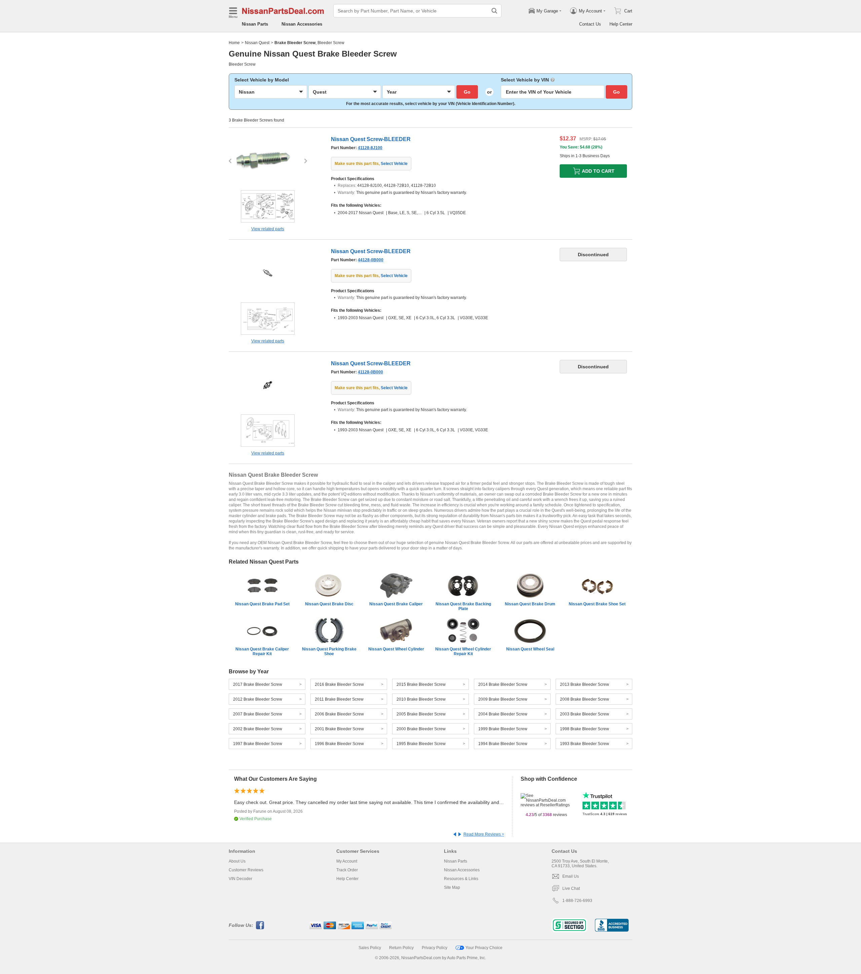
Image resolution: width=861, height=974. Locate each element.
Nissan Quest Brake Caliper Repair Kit (262, 651)
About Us (237, 861)
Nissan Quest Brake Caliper (396, 604)
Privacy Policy (434, 947)
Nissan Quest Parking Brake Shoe (329, 651)
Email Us (570, 876)
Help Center (620, 24)
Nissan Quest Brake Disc (329, 604)
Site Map (452, 887)
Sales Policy (370, 947)
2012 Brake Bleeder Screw (257, 699)
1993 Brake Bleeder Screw (584, 743)
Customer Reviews (246, 870)
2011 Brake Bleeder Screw (339, 699)
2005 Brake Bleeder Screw (421, 714)
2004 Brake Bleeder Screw (502, 714)
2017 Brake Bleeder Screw (257, 684)
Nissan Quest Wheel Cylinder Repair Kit (463, 651)
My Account (346, 861)
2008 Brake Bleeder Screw (584, 699)
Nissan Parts (255, 24)
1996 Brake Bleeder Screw (339, 743)
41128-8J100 (370, 147)
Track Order (347, 870)
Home (234, 42)
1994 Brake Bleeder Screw (502, 743)
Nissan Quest (257, 42)
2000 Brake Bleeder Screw (421, 729)
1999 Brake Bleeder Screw (502, 729)
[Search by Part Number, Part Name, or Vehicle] (494, 11)
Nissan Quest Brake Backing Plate (463, 606)
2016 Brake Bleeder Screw (339, 684)
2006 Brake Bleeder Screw (339, 714)
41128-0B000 (370, 372)
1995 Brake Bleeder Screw (421, 743)
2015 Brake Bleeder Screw (421, 684)
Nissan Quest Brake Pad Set (262, 604)
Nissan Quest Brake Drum (530, 604)
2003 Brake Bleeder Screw (584, 714)
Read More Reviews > (483, 834)
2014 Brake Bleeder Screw (502, 684)
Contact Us (590, 24)
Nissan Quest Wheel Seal (530, 649)
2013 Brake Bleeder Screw (584, 684)
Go (467, 92)
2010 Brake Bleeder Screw (421, 699)
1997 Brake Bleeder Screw (257, 743)
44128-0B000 (370, 260)
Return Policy (401, 947)
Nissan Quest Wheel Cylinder (396, 649)
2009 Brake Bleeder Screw (502, 699)
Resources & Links (461, 878)
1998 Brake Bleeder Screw (584, 729)
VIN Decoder (240, 878)
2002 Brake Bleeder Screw (257, 729)
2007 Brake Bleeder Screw (257, 714)
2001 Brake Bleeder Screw (339, 729)
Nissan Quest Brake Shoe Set (597, 604)
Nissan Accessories (302, 24)
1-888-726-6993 (577, 900)
